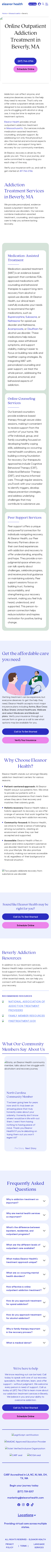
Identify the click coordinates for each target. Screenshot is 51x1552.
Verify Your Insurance (25, 740)
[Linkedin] (27, 1504)
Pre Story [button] (19, 1148)
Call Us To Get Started (25, 731)
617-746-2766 (26, 170)
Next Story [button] (30, 1148)
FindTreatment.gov (22, 1020)
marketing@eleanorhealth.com (25, 1497)
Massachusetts (14, 13)
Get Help (33, 4)
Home (4, 13)
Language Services (39, 1545)
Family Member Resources (26, 1015)
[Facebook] (18, 1504)
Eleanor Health (11, 121)
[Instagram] (23, 1504)
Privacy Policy (10, 1545)
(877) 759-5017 (25, 1491)
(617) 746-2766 (25, 61)
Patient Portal (39, 4)
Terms (23, 1546)
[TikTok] (32, 1504)
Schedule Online (25, 69)
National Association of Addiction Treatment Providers (26, 1006)
